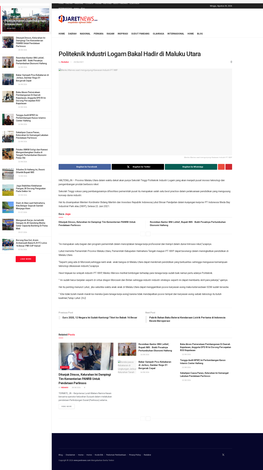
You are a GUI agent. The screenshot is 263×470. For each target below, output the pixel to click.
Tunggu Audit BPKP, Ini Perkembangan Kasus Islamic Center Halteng (31, 118)
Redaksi (65, 62)
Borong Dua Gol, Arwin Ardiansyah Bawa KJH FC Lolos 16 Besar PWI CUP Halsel (31, 243)
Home (76, 8)
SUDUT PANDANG (120, 3)
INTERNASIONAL (65, 8)
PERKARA (89, 3)
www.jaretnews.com (82, 460)
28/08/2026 (76, 388)
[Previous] (142, 234)
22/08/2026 (186, 354)
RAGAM (98, 3)
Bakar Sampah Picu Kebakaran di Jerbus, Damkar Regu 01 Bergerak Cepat (32, 78)
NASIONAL (79, 3)
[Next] (148, 234)
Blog (83, 8)
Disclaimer (70, 455)
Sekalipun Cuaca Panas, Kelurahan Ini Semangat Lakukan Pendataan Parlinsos (32, 135)
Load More (25, 259)
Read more (66, 406)
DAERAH (69, 3)
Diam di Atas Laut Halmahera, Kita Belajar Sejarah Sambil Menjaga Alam (30, 206)
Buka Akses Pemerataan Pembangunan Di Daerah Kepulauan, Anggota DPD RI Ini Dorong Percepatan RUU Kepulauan (31, 98)
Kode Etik (99, 455)
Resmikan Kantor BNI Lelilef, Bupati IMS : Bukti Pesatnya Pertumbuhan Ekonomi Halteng (31, 61)
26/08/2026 (144, 355)
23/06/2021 (79, 62)
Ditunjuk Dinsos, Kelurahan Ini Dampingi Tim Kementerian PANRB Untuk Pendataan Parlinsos (85, 379)
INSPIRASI (107, 3)
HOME (61, 3)
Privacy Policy (135, 455)
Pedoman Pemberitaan (116, 455)
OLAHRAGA (134, 3)
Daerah (64, 367)
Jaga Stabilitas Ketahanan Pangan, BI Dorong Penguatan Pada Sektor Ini (31, 188)
